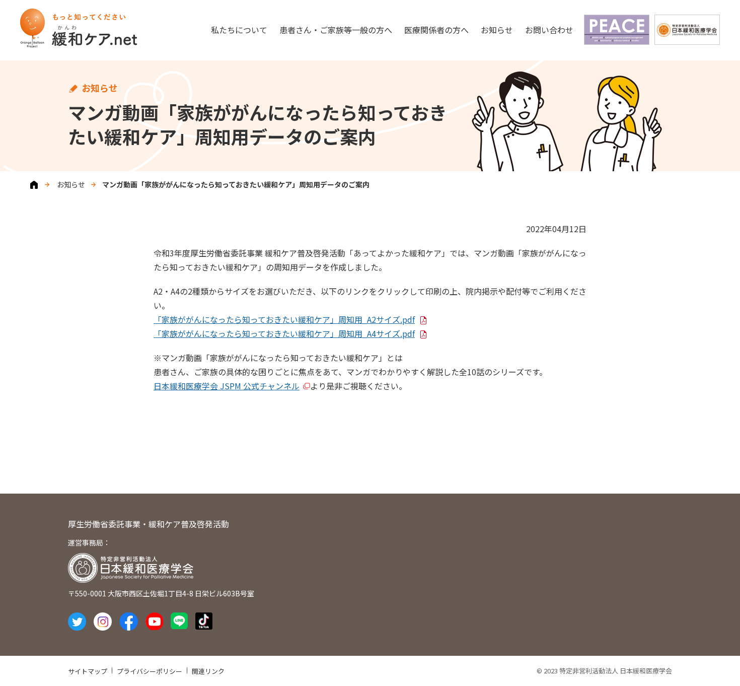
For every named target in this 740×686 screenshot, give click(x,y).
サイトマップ (87, 671)
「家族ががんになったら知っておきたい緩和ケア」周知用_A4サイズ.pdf (284, 333)
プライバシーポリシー (149, 671)
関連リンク (208, 671)
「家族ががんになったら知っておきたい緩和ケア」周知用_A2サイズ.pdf (284, 319)
